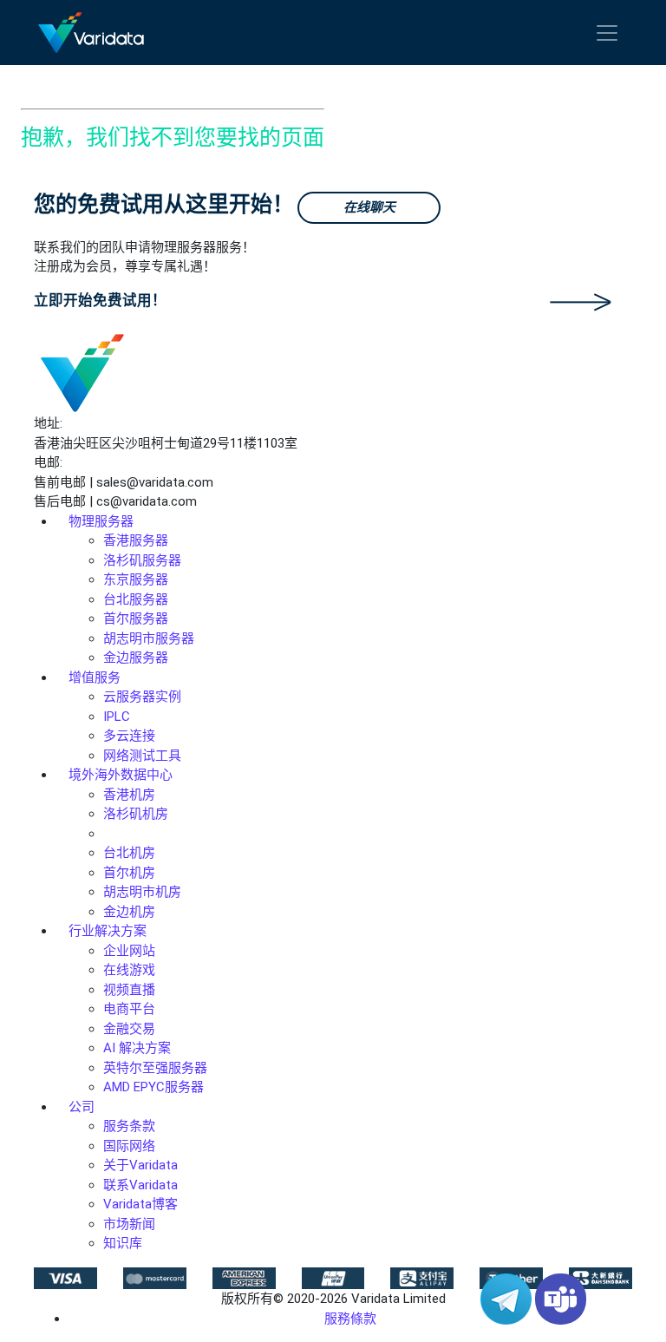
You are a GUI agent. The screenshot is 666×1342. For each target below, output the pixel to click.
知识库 (122, 1243)
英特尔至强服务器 (155, 1068)
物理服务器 (101, 521)
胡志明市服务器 (148, 638)
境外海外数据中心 (121, 774)
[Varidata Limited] (91, 32)
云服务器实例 (142, 696)
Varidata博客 (140, 1204)
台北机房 (129, 853)
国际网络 (129, 1146)
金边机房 (129, 912)
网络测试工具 (142, 755)
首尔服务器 (135, 618)
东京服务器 (135, 579)
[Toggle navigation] (607, 33)
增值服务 (95, 677)
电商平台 (129, 1009)
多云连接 (129, 735)
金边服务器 (135, 657)
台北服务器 (135, 599)
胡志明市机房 (142, 892)
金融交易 (129, 1029)
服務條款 (350, 1318)
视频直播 (129, 990)
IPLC (116, 716)
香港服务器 (135, 540)
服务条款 (129, 1126)
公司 (82, 1107)
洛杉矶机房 (135, 814)
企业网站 (129, 951)
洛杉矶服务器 (142, 560)
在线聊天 (369, 207)
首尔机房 (129, 872)
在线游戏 (129, 970)
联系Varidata (140, 1185)
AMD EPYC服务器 (153, 1087)
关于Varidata (140, 1165)
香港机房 (129, 794)
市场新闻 (129, 1224)
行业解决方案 (108, 931)
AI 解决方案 (137, 1048)
